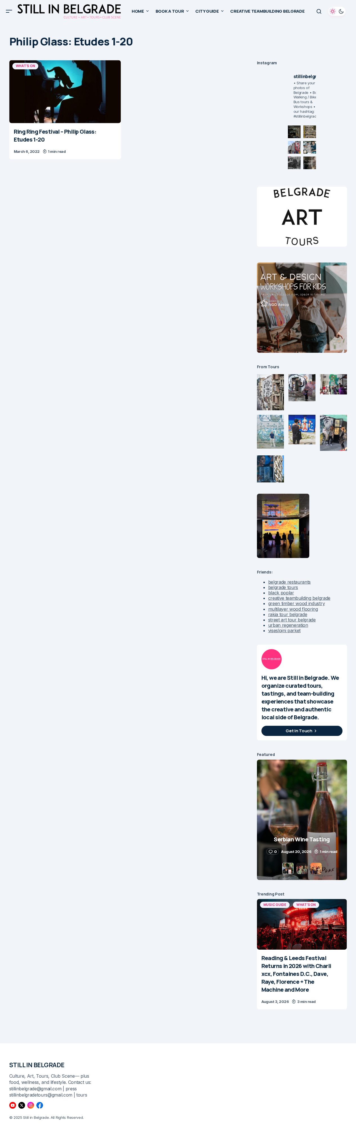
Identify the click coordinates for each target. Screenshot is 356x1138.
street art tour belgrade (292, 620)
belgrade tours (283, 587)
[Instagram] (30, 1105)
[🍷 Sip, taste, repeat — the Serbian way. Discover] (294, 131)
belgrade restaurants (289, 582)
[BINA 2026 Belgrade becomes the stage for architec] (309, 162)
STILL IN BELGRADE (37, 1065)
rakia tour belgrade (287, 614)
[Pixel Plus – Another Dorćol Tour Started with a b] (294, 162)
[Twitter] (21, 1105)
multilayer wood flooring (293, 609)
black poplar (281, 593)
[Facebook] (39, 1105)
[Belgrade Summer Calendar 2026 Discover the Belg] (309, 131)
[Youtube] (12, 1105)
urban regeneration (288, 625)
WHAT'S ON (25, 65)
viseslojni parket (284, 630)
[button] (9, 11)
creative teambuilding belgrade (299, 598)
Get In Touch (299, 731)
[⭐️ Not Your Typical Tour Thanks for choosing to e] (294, 147)
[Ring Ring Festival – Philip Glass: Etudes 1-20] (65, 91)
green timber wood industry (296, 603)
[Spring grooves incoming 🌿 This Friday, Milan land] (309, 147)
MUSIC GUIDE (274, 904)
